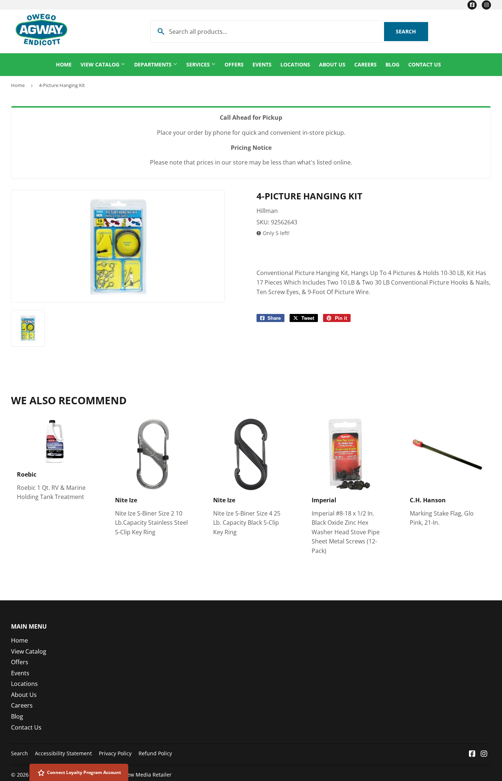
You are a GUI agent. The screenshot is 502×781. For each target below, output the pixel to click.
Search (412, 31)
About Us (332, 64)
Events (262, 64)
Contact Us (424, 64)
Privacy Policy (115, 753)
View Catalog (100, 64)
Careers (365, 64)
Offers (234, 64)
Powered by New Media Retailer (132, 774)
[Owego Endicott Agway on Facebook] (472, 754)
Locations (295, 64)
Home (64, 64)
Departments (153, 64)
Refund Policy (155, 753)
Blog (392, 64)
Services (198, 64)
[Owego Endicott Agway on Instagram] (484, 754)
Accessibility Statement (63, 753)
